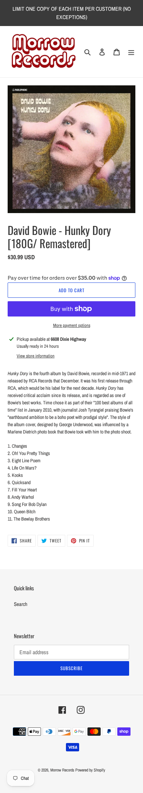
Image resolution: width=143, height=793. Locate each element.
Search (20, 604)
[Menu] (131, 51)
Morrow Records (62, 770)
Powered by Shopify (90, 770)
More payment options (71, 325)
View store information (35, 356)
